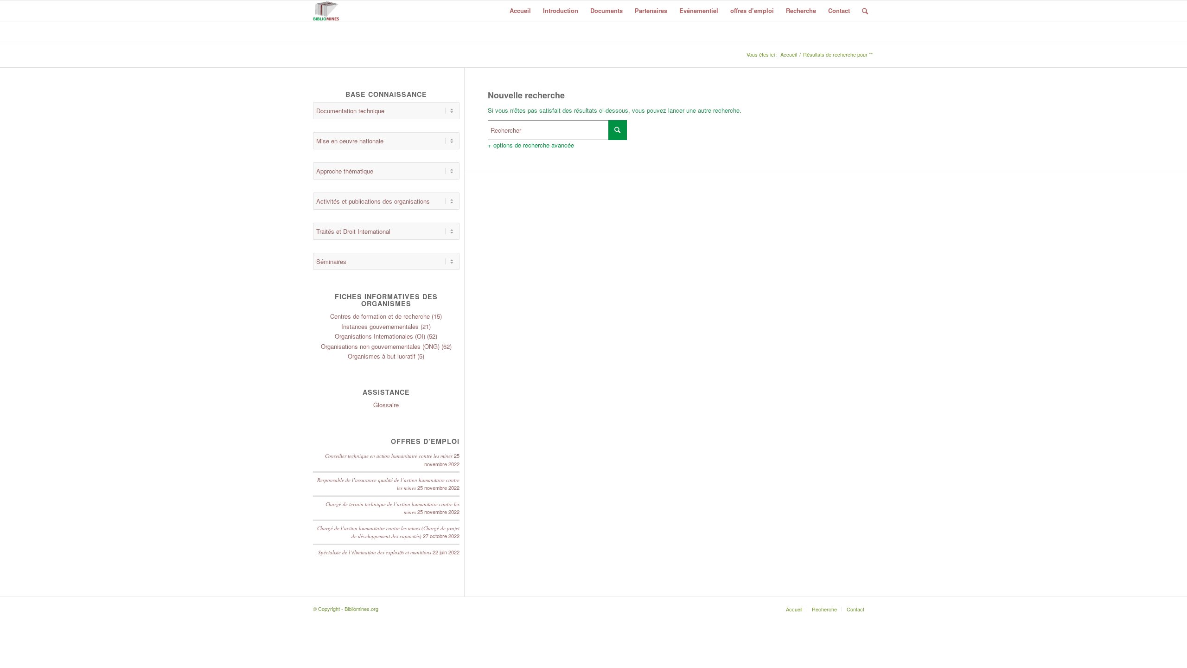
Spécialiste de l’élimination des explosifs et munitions (374, 552)
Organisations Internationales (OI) (380, 336)
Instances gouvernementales (380, 326)
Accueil (788, 54)
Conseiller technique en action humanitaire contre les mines (389, 455)
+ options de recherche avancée (531, 145)
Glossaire (386, 404)
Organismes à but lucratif (381, 356)
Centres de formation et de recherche (380, 316)
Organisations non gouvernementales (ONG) (380, 346)
